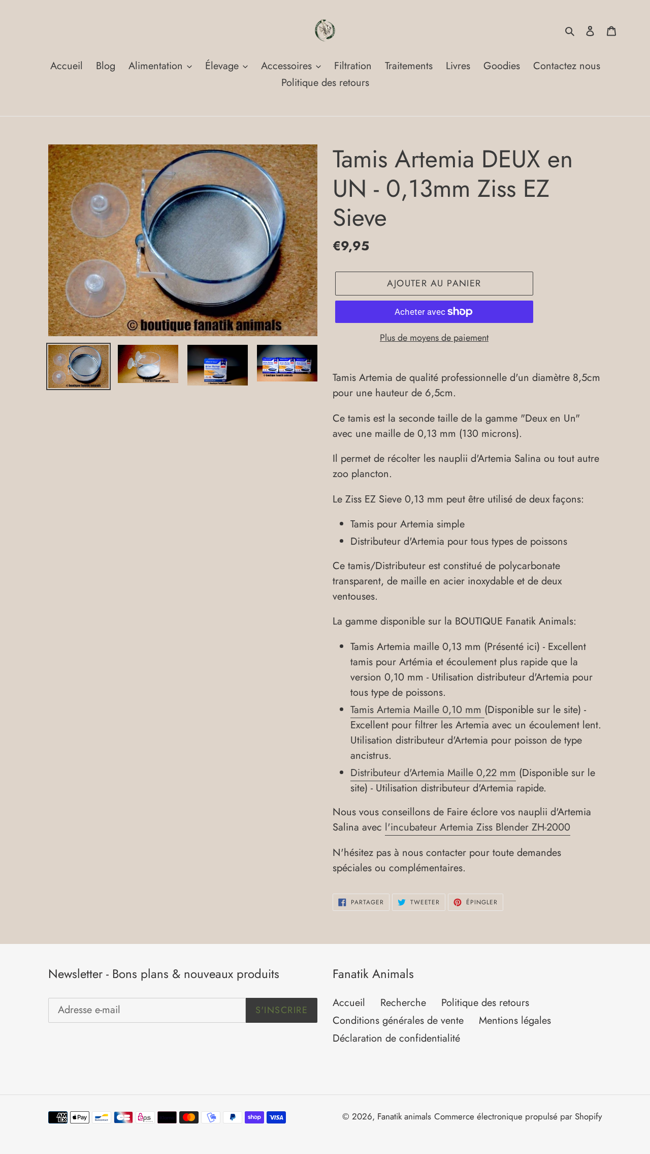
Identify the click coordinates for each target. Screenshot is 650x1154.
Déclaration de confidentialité (396, 1038)
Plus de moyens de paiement (434, 337)
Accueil (349, 1002)
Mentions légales (515, 1020)
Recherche (403, 1002)
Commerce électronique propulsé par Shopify (518, 1116)
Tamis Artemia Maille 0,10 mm (417, 709)
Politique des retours (485, 1002)
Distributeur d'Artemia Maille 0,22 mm (433, 772)
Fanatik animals (404, 1116)
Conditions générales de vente (398, 1020)
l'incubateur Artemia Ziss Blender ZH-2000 (477, 827)
